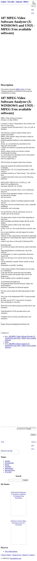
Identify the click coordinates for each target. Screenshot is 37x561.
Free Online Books (11, 551)
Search (32, 555)
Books (7, 465)
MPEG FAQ (20, 89)
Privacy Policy (6, 555)
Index (7, 342)
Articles (7, 461)
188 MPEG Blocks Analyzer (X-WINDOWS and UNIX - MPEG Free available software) (20, 345)
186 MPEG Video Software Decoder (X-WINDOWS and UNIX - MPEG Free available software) (20, 338)
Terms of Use (16, 555)
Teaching (8, 466)
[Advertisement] (18, 51)
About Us (25, 555)
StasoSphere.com (15, 558)
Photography (9, 468)
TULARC (8, 472)
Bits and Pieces (10, 470)
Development (9, 463)
